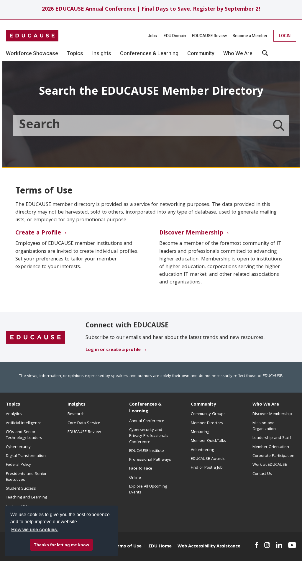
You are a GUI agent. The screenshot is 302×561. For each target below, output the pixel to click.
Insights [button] (101, 54)
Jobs (152, 36)
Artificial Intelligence (24, 423)
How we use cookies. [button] (34, 529)
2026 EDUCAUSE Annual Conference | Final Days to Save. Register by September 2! (151, 9)
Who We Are (265, 405)
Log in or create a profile (113, 350)
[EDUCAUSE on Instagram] (267, 545)
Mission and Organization (264, 426)
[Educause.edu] (35, 337)
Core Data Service (84, 423)
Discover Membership (191, 233)
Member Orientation (270, 447)
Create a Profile (38, 233)
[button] (265, 55)
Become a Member (250, 36)
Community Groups (208, 414)
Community (203, 405)
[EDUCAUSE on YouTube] (292, 545)
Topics (13, 405)
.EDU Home (159, 546)
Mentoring (200, 432)
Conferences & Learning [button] (149, 54)
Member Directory (207, 423)
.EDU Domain (174, 36)
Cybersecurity (18, 447)
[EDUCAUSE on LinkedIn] (279, 545)
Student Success (21, 488)
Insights (77, 405)
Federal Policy (18, 465)
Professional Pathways (150, 460)
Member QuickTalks (208, 441)
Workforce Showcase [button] (32, 54)
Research (76, 414)
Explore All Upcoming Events (148, 489)
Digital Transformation (26, 456)
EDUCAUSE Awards (208, 459)
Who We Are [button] (237, 54)
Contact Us (262, 474)
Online (135, 478)
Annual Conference (146, 421)
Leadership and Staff (271, 438)
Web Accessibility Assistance (209, 546)
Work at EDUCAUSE (269, 465)
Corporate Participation (273, 456)
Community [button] (200, 54)
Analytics (14, 414)
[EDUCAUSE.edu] (32, 36)
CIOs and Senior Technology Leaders (24, 435)
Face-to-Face (140, 468)
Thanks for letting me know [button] (61, 544)
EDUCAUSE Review (209, 36)
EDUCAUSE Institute (146, 451)
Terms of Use (127, 546)
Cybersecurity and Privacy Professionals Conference (148, 436)
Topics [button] (75, 54)
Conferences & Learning (145, 408)
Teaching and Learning (26, 497)
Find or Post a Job (207, 468)
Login (284, 36)
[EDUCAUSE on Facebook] (256, 545)
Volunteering (202, 450)
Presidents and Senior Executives (26, 477)
